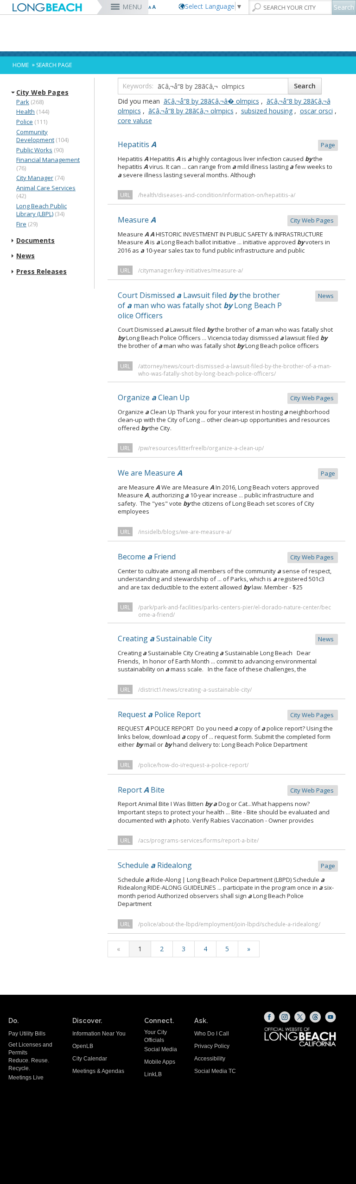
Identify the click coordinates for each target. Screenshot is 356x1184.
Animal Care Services (46, 188)
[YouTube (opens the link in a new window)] (330, 1017)
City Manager (34, 178)
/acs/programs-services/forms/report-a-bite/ (198, 840)
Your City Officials (155, 1036)
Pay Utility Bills (26, 1033)
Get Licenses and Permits (30, 1048)
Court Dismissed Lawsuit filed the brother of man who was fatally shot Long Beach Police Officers (226, 305)
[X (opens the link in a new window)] (299, 1017)
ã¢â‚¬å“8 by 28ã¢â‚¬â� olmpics (211, 101)
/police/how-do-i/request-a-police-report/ (193, 765)
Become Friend (226, 557)
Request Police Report (226, 714)
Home (21, 65)
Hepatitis (226, 144)
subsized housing (266, 110)
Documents (35, 240)
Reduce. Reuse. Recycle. (28, 1064)
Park (22, 102)
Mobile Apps (159, 1062)
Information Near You (99, 1033)
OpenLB (82, 1046)
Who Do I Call (211, 1033)
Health (25, 111)
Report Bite (226, 790)
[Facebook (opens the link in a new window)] (269, 1017)
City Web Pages (42, 92)
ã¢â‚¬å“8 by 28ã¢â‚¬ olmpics (191, 110)
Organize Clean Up (226, 397)
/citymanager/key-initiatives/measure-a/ (190, 270)
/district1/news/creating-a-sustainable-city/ (195, 689)
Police (24, 122)
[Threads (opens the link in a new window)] (315, 1017)
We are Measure (226, 473)
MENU (132, 6)
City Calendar (89, 1058)
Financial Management (48, 159)
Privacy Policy (211, 1046)
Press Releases (41, 271)
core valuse (135, 120)
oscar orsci (316, 110)
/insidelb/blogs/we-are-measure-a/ (184, 531)
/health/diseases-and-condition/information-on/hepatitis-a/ (216, 194)
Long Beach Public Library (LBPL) (41, 210)
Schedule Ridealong (226, 865)
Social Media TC (215, 1071)
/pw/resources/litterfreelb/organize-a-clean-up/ (201, 448)
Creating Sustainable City (226, 638)
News (25, 256)
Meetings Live (26, 1077)
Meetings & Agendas (98, 1071)
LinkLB (153, 1074)
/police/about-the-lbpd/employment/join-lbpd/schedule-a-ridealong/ (229, 924)
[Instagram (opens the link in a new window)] (284, 1017)
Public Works (34, 150)
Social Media (160, 1049)
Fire (21, 224)
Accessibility (209, 1058)
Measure (226, 220)
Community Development (35, 136)
